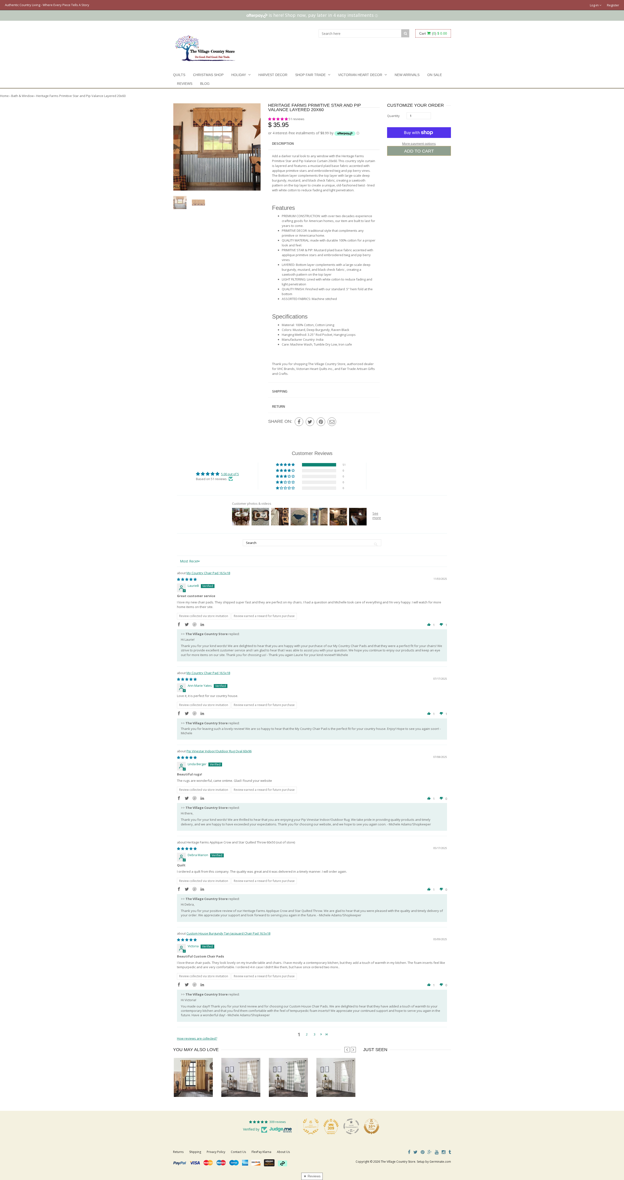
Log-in (594, 5)
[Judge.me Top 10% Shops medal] (371, 1126)
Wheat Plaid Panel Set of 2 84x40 (245, 1087)
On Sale (434, 75)
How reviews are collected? (197, 1038)
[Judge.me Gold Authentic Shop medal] (311, 1126)
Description (283, 143)
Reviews (184, 84)
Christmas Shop (208, 75)
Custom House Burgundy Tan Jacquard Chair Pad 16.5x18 (228, 933)
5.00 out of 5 (230, 474)
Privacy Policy (216, 1152)
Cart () (433, 33)
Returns (178, 1152)
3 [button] (314, 1034)
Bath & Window (22, 96)
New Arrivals (407, 75)
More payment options (419, 143)
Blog (205, 84)
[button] (278, 119)
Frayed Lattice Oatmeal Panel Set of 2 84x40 (348, 1087)
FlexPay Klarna (261, 1152)
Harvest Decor (272, 75)
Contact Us (238, 1152)
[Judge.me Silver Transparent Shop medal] (351, 1126)
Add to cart (419, 151)
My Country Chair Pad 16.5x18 (208, 573)
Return (278, 406)
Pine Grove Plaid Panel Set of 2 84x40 (295, 1087)
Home (4, 96)
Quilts (179, 75)
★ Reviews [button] (312, 1176)
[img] (187, 579)
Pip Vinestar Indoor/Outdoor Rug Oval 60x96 (219, 751)
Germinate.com (440, 1162)
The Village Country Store (398, 1162)
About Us (283, 1152)
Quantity (393, 116)
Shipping (279, 391)
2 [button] (307, 1034)
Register (613, 5)
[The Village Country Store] (205, 47)
